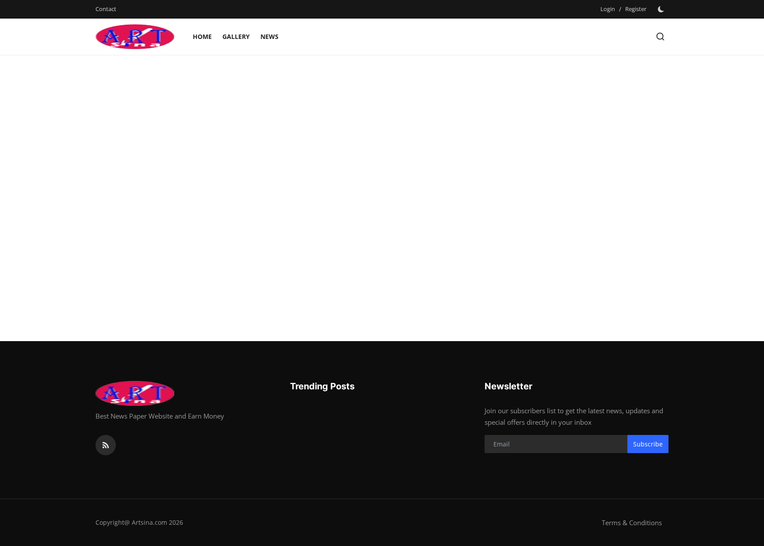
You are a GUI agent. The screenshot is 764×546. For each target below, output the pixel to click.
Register (635, 9)
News (269, 36)
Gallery (236, 36)
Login (607, 9)
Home (202, 36)
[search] (660, 36)
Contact (106, 9)
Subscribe (648, 444)
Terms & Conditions (632, 522)
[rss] (106, 445)
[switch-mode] (661, 9)
